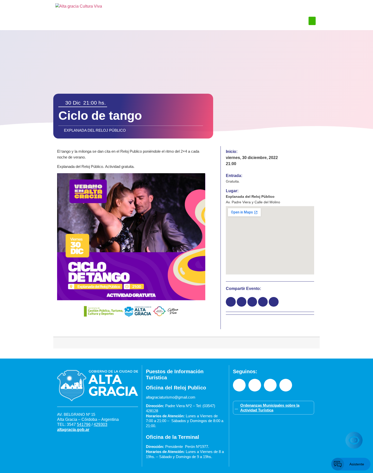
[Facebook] (239, 385)
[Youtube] (270, 385)
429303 (100, 424)
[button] (312, 21)
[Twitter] (285, 385)
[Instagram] (254, 385)
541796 (84, 424)
